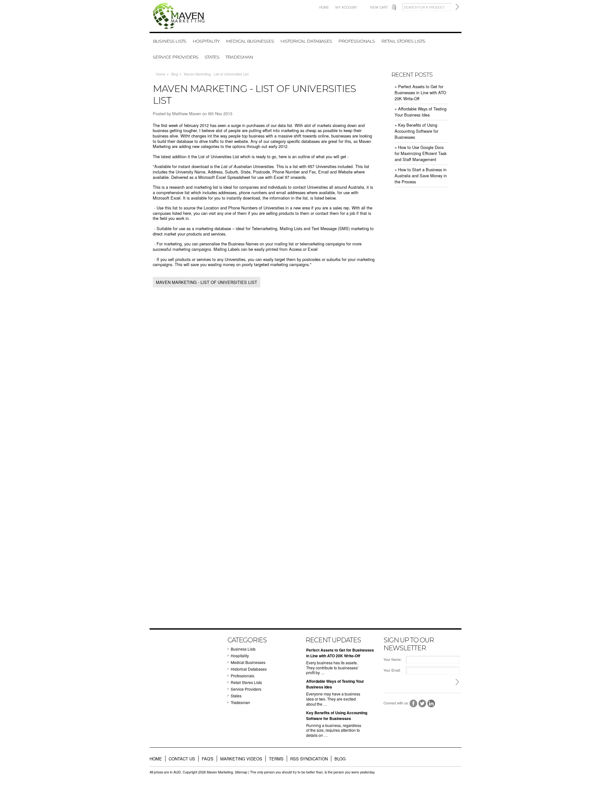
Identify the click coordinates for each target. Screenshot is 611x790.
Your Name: (392, 659)
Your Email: (392, 670)
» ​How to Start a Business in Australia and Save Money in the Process (421, 175)
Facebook (414, 704)
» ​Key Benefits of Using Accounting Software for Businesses (416, 131)
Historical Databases (306, 41)
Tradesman (239, 57)
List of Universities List (218, 156)
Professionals (356, 41)
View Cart (379, 7)
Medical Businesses (250, 41)
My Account (346, 7)
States (212, 57)
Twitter (422, 704)
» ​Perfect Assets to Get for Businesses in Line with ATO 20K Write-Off (420, 92)
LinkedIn (431, 704)
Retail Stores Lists (403, 41)
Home (324, 7)
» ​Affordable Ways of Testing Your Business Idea (420, 112)
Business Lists (169, 41)
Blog (174, 73)
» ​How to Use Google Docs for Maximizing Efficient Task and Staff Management (420, 153)
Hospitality (206, 41)
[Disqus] (264, 376)
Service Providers (175, 57)
